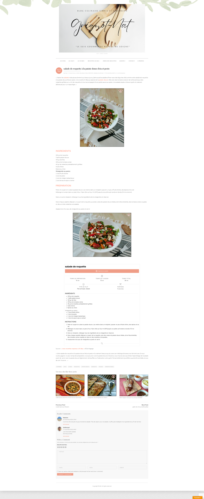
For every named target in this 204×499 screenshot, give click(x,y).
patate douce (85, 366)
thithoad (66, 427)
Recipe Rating (62, 445)
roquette (94, 366)
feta (65, 366)
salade (101, 366)
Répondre (66, 424)
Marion (65, 417)
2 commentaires (121, 73)
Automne (72, 73)
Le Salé (77, 73)
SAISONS (90, 73)
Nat (66, 73)
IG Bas (70, 366)
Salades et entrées (98, 73)
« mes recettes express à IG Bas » (72, 348)
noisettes (76, 366)
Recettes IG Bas (84, 73)
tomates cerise (109, 366)
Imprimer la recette (103, 271)
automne (59, 366)
